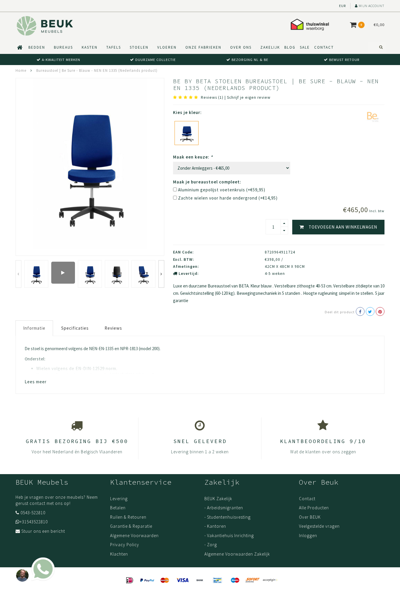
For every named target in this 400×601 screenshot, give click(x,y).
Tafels (113, 47)
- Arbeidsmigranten (223, 507)
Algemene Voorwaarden (134, 535)
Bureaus (63, 47)
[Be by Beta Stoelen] (372, 116)
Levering (119, 498)
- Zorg (210, 544)
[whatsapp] (33, 566)
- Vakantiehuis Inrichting (229, 535)
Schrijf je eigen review (249, 97)
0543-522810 (32, 512)
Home (21, 70)
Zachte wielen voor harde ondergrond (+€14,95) (228, 198)
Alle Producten (314, 507)
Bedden (36, 47)
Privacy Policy (124, 544)
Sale (305, 47)
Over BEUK (310, 517)
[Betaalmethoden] (129, 580)
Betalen (118, 507)
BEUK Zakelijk (218, 498)
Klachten (119, 554)
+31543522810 (34, 522)
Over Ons (241, 47)
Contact (324, 47)
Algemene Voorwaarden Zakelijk (237, 554)
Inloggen (308, 535)
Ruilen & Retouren (128, 517)
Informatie (34, 328)
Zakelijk (270, 47)
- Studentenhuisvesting (227, 517)
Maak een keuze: (193, 157)
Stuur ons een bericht (43, 531)
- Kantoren (215, 526)
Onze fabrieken (203, 47)
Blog (289, 47)
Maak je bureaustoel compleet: (207, 182)
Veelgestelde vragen (319, 526)
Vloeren (167, 47)
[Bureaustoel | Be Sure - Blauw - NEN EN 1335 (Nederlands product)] (186, 133)
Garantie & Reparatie (131, 526)
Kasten (90, 47)
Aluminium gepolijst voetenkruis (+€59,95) (221, 190)
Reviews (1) (212, 97)
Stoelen (139, 47)
